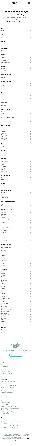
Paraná (3, 159)
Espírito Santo (6, 81)
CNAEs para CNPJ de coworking (10, 425)
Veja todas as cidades (7, 392)
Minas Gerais (5, 126)
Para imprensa (5, 370)
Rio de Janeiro (6, 190)
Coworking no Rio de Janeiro (9, 383)
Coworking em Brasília (7, 387)
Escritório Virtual (5, 402)
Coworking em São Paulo (8, 381)
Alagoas (4, 35)
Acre (2, 28)
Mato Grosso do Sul (7, 117)
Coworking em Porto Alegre (8, 391)
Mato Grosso (5, 109)
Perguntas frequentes (7, 410)
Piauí (3, 183)
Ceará (3, 66)
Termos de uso (5, 413)
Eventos (3, 399)
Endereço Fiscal (5, 404)
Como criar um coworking (8, 420)
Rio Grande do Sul (7, 210)
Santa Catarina (6, 244)
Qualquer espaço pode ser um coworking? (13, 421)
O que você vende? (6, 423)
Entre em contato (6, 375)
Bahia (3, 55)
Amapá (3, 41)
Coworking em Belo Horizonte (9, 385)
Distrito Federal (6, 74)
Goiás (3, 93)
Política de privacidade (7, 412)
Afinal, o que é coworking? (8, 406)
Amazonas (4, 48)
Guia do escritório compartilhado (10, 408)
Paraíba (3, 150)
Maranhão (4, 102)
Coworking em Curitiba (7, 389)
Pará (2, 144)
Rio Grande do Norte (8, 201)
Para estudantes (5, 371)
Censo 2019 (4, 368)
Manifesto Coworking (7, 366)
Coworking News (6, 401)
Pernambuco (5, 175)
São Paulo (4, 269)
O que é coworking (6, 364)
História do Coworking (7, 373)
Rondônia (4, 238)
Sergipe (3, 327)
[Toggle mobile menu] (29, 3)
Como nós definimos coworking (10, 427)
